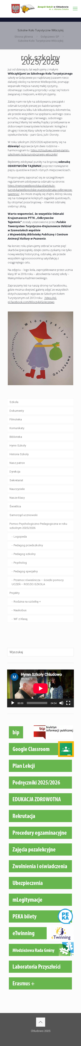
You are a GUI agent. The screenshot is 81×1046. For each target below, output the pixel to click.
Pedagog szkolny (24, 554)
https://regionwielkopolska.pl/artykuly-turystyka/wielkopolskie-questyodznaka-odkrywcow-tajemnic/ (40, 190)
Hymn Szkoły (18, 445)
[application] (40, 688)
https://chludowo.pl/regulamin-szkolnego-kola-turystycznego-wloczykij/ (39, 152)
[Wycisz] (61, 703)
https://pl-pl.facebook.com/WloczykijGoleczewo (32, 300)
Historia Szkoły (19, 454)
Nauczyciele (17, 489)
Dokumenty (17, 410)
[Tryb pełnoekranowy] (68, 703)
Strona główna (23, 36)
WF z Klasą (20, 619)
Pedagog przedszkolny (28, 545)
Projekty (14, 593)
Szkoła (14, 402)
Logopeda (20, 536)
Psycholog (20, 562)
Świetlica (15, 506)
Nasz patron (17, 463)
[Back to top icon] (40, 1022)
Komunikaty (17, 428)
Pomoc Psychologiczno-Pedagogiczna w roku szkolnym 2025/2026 (38, 526)
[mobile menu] (75, 8)
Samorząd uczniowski (24, 515)
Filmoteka (16, 419)
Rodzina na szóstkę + (27, 601)
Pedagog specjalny (26, 571)
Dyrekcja (15, 471)
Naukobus (20, 610)
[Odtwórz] (13, 703)
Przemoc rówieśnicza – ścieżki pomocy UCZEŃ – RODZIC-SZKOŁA (38, 582)
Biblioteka (16, 436)
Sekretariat (16, 480)
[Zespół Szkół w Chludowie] (40, 8)
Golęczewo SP (50, 36)
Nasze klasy (17, 497)
